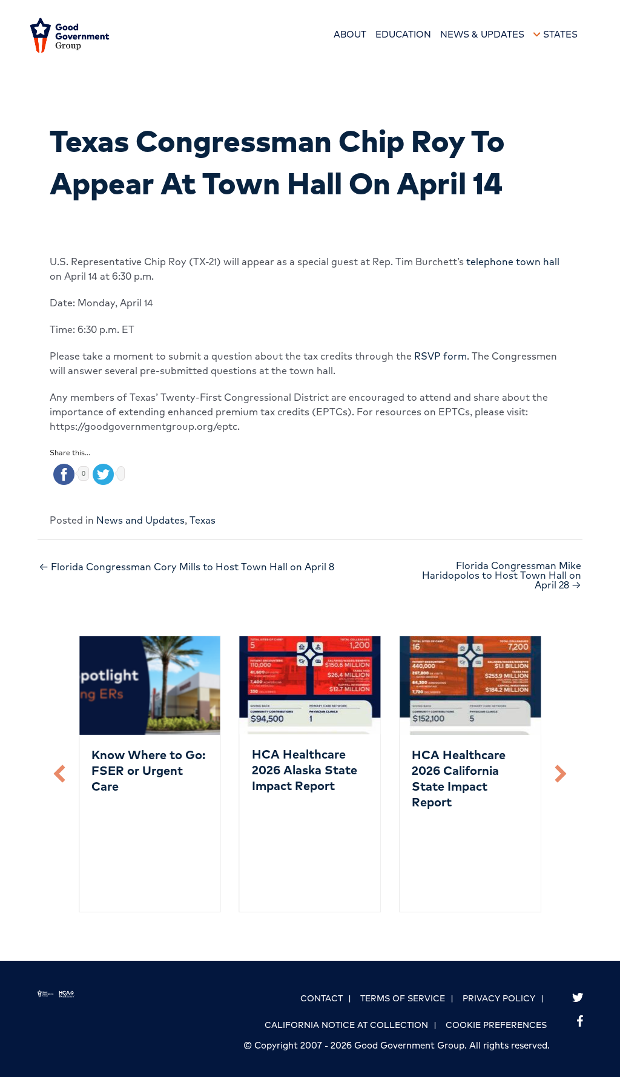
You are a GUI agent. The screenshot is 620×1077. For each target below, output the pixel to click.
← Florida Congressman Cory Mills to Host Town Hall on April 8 (186, 566)
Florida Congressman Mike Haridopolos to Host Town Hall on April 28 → (501, 575)
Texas (203, 520)
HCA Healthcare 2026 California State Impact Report (459, 778)
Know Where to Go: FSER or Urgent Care (148, 770)
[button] (59, 773)
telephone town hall (512, 261)
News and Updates (140, 520)
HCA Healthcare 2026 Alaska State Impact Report (304, 769)
